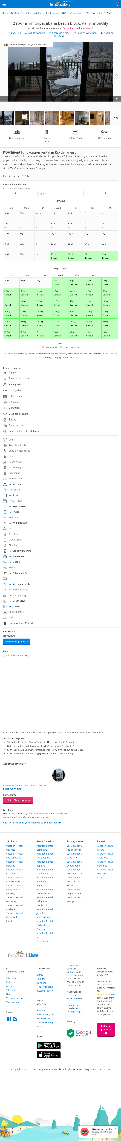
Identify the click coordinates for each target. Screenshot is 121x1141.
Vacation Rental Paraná (105, 847)
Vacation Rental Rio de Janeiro (75, 847)
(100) (79, 13)
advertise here (74, 998)
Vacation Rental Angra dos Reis (75, 891)
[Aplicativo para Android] (49, 1048)
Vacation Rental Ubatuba (14, 847)
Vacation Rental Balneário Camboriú (45, 901)
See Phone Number (19, 800)
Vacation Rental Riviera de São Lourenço (14, 889)
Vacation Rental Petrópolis (75, 899)
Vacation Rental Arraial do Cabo (75, 871)
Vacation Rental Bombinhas (45, 847)
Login (70, 971)
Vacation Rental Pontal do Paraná (105, 873)
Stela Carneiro (12, 789)
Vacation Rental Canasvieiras (45, 891)
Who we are (12, 978)
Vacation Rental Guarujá (14, 871)
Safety (40, 974)
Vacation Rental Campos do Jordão (14, 917)
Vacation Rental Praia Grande (14, 879)
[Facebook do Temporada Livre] (9, 1019)
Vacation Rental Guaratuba (105, 855)
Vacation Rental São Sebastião (14, 855)
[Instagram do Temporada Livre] (16, 1019)
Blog (8, 993)
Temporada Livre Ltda (49, 1069)
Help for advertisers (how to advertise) (45, 1014)
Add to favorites (36, 32)
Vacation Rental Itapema (45, 863)
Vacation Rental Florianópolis (45, 855)
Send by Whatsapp (86, 32)
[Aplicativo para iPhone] (49, 1057)
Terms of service (15, 998)
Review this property (16, 641)
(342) (56, 13)
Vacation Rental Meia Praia (45, 871)
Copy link (15, 32)
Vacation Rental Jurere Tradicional (45, 937)
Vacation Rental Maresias (14, 899)
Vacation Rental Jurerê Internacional (45, 913)
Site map (11, 990)
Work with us (13, 1002)
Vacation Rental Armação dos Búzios (75, 881)
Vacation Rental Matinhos (105, 863)
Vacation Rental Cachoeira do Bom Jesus (45, 925)
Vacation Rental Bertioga (14, 863)
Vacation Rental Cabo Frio (75, 855)
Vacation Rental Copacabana (75, 863)
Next (116, 76)
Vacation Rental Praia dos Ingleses (45, 881)
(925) (31, 13)
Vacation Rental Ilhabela (14, 907)
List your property (106, 1028)
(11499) (9, 13)
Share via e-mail (60, 32)
